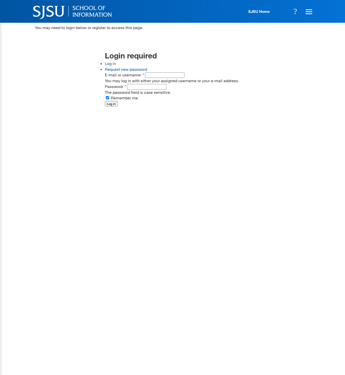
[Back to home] (278, 306)
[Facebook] (249, 338)
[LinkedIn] (294, 338)
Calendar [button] (281, 11)
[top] (39, 297)
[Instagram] (279, 338)
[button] (308, 11)
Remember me (124, 97)
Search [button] (295, 11)
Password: (115, 86)
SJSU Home (259, 11)
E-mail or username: (124, 74)
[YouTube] (309, 338)
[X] (264, 338)
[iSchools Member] (298, 360)
